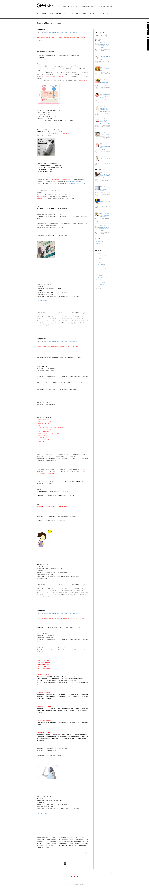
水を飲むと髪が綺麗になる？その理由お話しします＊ (105, 189)
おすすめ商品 (47, 32)
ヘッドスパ (98, 271)
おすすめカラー (99, 253)
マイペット (98, 273)
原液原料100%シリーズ (58, 32)
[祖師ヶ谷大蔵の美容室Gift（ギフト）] (45, 5)
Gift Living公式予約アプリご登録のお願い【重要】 (105, 46)
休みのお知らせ (99, 275)
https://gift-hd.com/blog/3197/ (78, 183)
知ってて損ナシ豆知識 (71, 32)
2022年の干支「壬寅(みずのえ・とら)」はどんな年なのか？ (105, 215)
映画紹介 (97, 279)
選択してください (100, 35)
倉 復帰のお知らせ (104, 134)
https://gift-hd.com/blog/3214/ (73, 181)
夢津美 (97, 246)
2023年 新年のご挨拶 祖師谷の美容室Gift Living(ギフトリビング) (105, 122)
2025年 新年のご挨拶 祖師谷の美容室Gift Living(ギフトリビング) (105, 82)
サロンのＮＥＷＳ (99, 264)
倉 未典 (97, 245)
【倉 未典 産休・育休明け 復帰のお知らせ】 (105, 58)
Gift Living (51, 30)
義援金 (97, 286)
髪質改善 (97, 288)
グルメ (97, 262)
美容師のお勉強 (99, 284)
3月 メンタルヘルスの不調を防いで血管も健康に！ (105, 146)
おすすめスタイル (99, 255)
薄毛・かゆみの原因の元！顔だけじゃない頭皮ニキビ (105, 96)
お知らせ (97, 260)
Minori (97, 243)
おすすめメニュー (99, 256)
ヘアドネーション (99, 269)
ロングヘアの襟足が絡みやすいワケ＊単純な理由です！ (105, 176)
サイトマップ (74, 881)
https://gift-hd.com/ (42, 300)
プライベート (98, 266)
